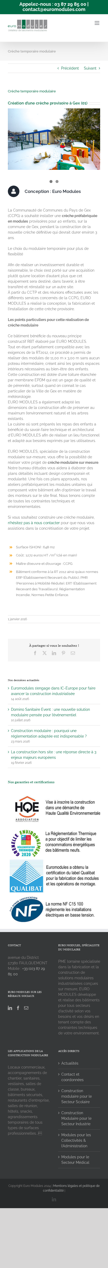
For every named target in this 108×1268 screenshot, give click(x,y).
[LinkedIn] (10, 1008)
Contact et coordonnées (72, 1077)
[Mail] (26, 1008)
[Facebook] (18, 1008)
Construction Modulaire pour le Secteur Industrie (76, 1118)
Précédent (70, 68)
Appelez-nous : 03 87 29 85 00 (52, 4)
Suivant (90, 68)
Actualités (69, 1063)
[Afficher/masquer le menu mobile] (97, 23)
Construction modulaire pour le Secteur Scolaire (76, 1096)
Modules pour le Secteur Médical (75, 1160)
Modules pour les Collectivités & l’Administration (76, 1140)
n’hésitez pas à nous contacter (34, 523)
